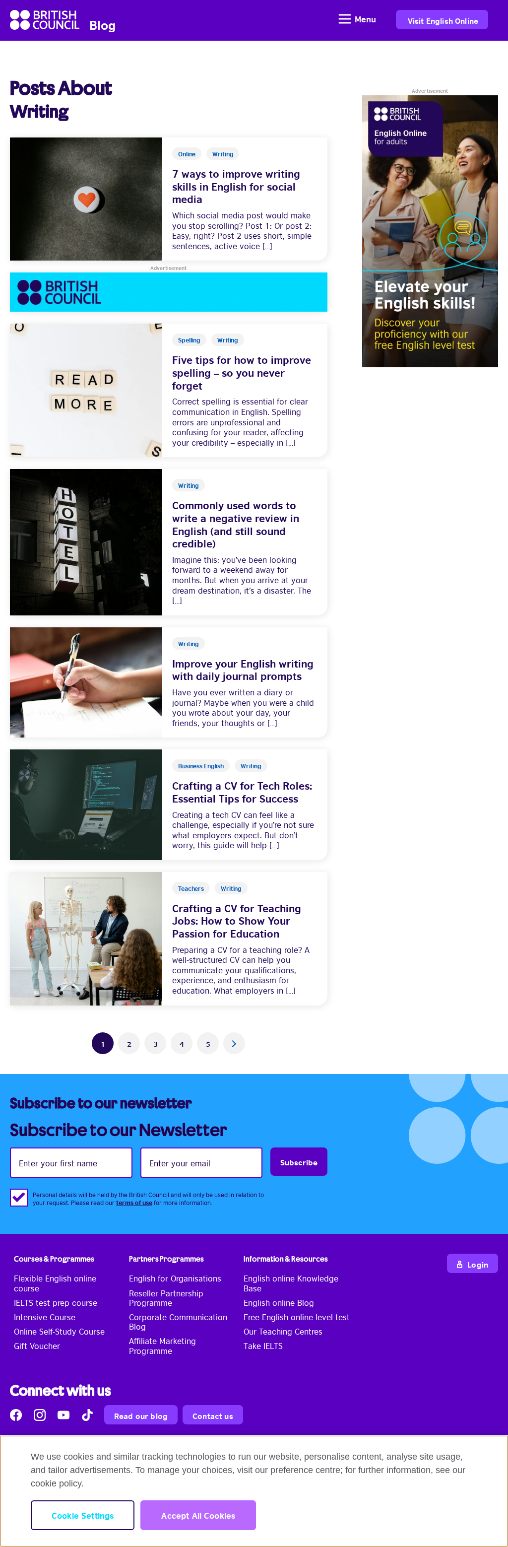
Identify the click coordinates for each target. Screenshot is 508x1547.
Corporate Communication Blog (178, 1321)
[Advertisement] (168, 292)
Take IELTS (263, 1345)
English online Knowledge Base (291, 1282)
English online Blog (279, 1302)
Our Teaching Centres (283, 1331)
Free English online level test (297, 1317)
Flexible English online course (55, 1282)
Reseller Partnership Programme (166, 1297)
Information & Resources (286, 1259)
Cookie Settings (83, 1515)
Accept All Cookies (198, 1515)
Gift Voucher (37, 1345)
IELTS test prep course (55, 1302)
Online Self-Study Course (59, 1331)
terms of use (134, 1202)
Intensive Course (44, 1317)
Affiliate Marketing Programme (162, 1345)
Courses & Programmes (54, 1259)
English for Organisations (175, 1278)
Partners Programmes (166, 1259)
